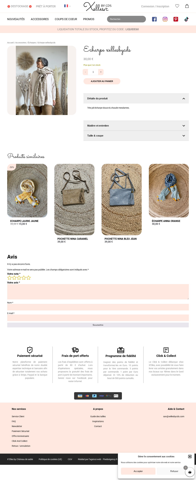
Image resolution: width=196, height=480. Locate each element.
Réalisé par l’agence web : (90, 459)
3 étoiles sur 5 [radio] (19, 277)
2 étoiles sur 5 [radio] (14, 277)
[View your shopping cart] (187, 6)
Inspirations (98, 421)
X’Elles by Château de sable (20, 459)
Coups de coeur (66, 19)
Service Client (18, 416)
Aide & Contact (176, 409)
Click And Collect (19, 441)
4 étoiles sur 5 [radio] (23, 277)
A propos (98, 409)
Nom (10, 302)
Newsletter (17, 426)
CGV (70, 459)
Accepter (138, 471)
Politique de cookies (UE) (50, 459)
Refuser (174, 471)
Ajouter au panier (102, 81)
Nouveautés (16, 19)
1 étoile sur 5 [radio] (9, 277)
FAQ (14, 421)
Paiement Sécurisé (20, 431)
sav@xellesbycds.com (173, 416)
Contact (98, 426)
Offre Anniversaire (20, 436)
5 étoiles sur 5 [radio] (28, 277)
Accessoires (40, 19)
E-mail (10, 313)
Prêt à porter (46, 6)
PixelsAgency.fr (110, 459)
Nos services (19, 409)
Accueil (10, 42)
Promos (88, 19)
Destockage (19, 6)
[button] (189, 456)
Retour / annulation (21, 446)
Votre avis (13, 282)
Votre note (13, 273)
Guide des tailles (98, 416)
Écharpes (32, 42)
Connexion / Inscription (155, 6)
